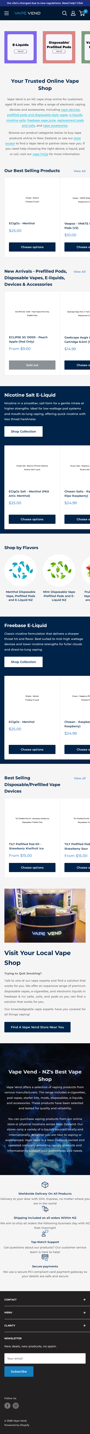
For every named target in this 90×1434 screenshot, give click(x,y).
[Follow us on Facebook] (7, 1406)
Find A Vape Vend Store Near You (37, 1027)
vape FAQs (40, 154)
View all (80, 778)
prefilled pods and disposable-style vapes (37, 115)
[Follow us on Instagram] (16, 1406)
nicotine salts (16, 120)
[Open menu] (6, 13)
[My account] (73, 13)
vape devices (70, 109)
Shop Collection (23, 431)
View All (80, 171)
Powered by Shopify (16, 1425)
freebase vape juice (41, 120)
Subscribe (19, 1371)
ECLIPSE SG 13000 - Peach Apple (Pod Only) (28, 339)
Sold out (32, 365)
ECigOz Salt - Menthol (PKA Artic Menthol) (29, 493)
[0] (82, 13)
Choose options (32, 247)
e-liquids (75, 115)
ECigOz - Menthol (22, 223)
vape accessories (55, 125)
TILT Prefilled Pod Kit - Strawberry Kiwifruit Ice (26, 846)
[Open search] (64, 13)
